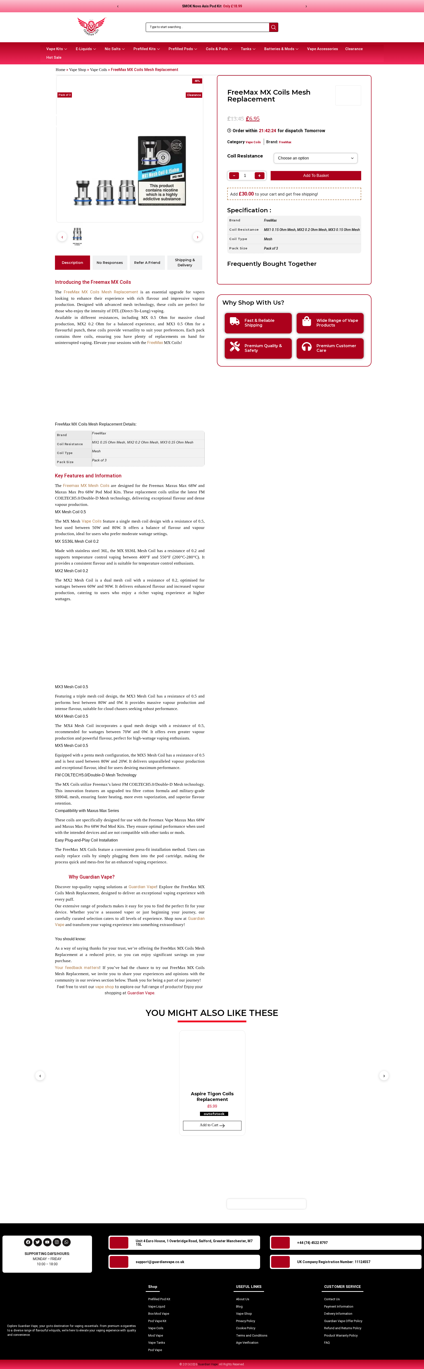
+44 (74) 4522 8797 (312, 1243)
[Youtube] (47, 1242)
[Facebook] (28, 1242)
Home (60, 70)
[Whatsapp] (66, 1242)
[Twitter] (38, 1242)
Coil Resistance (245, 156)
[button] (62, 236)
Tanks (246, 49)
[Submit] (335, 1204)
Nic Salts (112, 49)
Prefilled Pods (181, 49)
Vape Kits (54, 49)
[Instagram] (57, 1242)
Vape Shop (77, 70)
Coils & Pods (217, 49)
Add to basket (316, 175)
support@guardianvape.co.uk (160, 1262)
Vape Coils (98, 70)
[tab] (72, 263)
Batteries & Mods (279, 49)
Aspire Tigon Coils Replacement (212, 1096)
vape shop (104, 986)
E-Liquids (84, 49)
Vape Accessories (322, 49)
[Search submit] (273, 27)
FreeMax (155, 342)
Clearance (354, 49)
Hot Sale (53, 57)
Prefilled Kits (144, 49)
